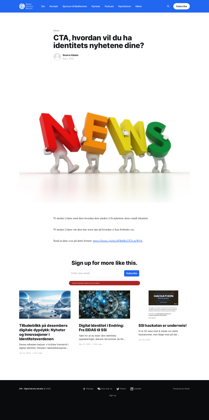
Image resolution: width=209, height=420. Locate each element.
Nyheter (96, 6)
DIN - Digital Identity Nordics (31, 389)
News (56, 30)
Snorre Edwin (70, 55)
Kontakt (53, 6)
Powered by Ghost (181, 389)
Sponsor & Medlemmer (75, 6)
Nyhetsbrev (124, 6)
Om (43, 6)
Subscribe (181, 6)
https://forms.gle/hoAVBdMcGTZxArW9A (117, 241)
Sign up (112, 395)
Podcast (109, 6)
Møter (138, 6)
